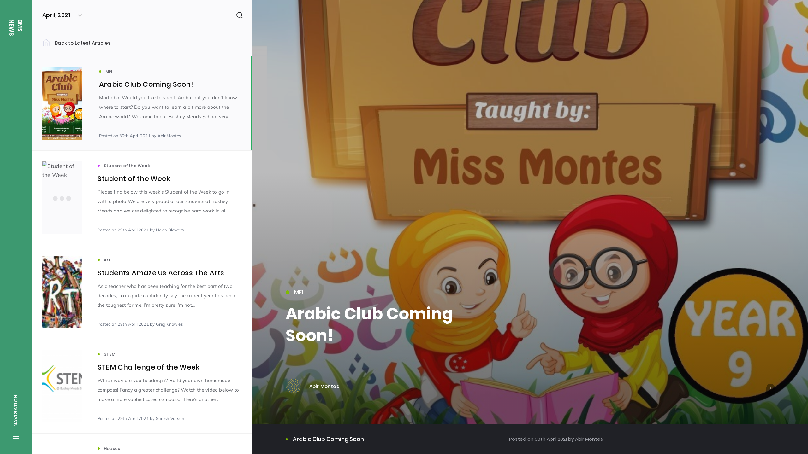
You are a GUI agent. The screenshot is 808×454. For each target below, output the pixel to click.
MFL (299, 292)
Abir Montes (588, 439)
